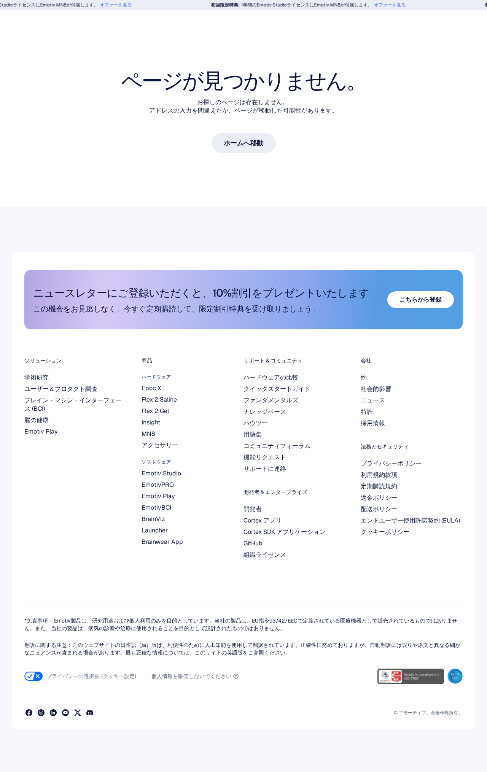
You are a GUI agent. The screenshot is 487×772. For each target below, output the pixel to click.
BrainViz (153, 519)
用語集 (253, 434)
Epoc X (151, 388)
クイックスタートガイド (277, 389)
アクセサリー (160, 445)
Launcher (155, 530)
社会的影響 (376, 389)
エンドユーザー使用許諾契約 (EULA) (410, 520)
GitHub (253, 543)
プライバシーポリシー (391, 463)
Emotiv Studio (161, 473)
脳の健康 (36, 420)
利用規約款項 (379, 475)
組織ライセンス (265, 555)
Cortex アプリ (263, 520)
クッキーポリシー (385, 532)
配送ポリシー (379, 509)
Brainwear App (162, 542)
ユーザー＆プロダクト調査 (60, 389)
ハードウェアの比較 (271, 377)
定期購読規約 (379, 486)
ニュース (373, 400)
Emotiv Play (41, 431)
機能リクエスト (265, 457)
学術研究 (36, 377)
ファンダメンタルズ (271, 400)
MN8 (148, 434)
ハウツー (256, 423)
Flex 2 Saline (159, 399)
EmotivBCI (156, 507)
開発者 (253, 509)
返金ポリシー (379, 498)
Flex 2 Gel (155, 411)
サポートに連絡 (265, 469)
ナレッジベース (265, 412)
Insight (151, 422)
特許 (367, 412)
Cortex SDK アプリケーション (284, 532)
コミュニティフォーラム (277, 446)
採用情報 (373, 423)
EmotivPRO (158, 485)
